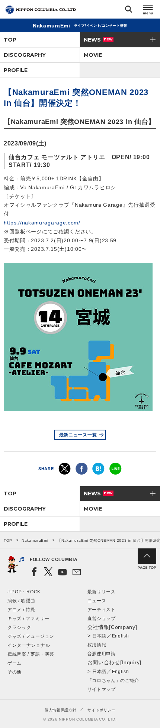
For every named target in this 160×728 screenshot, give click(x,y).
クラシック (19, 627)
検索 (128, 11)
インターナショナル (28, 645)
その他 (14, 672)
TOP (10, 39)
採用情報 (96, 644)
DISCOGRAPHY (25, 55)
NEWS (98, 39)
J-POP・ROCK (24, 591)
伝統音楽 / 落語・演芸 (30, 654)
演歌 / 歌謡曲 (21, 600)
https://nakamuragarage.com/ (42, 223)
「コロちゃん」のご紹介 (113, 680)
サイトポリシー (101, 710)
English (120, 636)
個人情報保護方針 (61, 710)
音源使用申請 (101, 653)
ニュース (96, 600)
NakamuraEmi (35, 540)
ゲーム (14, 663)
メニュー (148, 11)
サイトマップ (101, 689)
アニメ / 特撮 (21, 609)
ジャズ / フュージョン (30, 636)
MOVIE (93, 55)
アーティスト (101, 609)
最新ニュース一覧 (78, 434)
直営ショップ (101, 618)
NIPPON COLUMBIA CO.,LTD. (41, 10)
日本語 (99, 636)
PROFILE (16, 70)
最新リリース (101, 591)
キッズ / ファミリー (28, 618)
